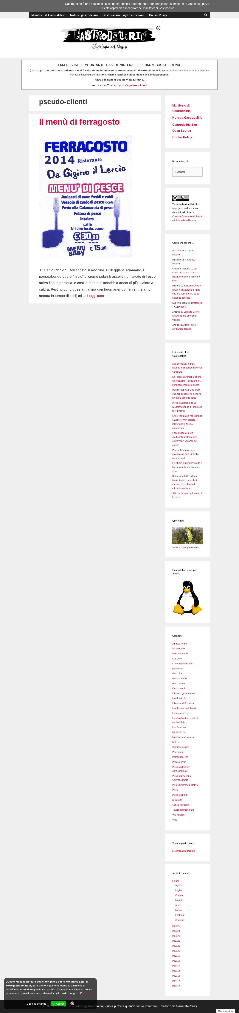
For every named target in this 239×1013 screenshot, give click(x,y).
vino (190, 3)
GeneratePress (186, 1006)
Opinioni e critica (180, 747)
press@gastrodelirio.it (133, 85)
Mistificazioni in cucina (183, 737)
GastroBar (177, 673)
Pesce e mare (179, 762)
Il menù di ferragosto (79, 121)
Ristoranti (177, 800)
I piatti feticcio (179, 698)
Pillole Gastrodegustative (185, 785)
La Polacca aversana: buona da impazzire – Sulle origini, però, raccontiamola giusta (186, 381)
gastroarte (177, 668)
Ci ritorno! (177, 658)
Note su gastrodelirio (84, 15)
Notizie (175, 742)
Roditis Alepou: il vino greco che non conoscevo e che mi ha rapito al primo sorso (186, 393)
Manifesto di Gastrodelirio (48, 15)
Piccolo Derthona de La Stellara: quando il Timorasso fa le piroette (187, 407)
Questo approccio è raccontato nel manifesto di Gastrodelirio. (137, 8)
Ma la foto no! (179, 732)
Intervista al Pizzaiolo (183, 703)
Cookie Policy (158, 15)
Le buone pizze (180, 713)
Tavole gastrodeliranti (183, 810)
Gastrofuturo (178, 683)
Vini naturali (178, 815)
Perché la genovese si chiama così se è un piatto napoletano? (185, 454)
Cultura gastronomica (183, 663)
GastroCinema (179, 678)
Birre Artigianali (180, 653)
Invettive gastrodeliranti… (185, 708)
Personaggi (178, 752)
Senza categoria (180, 805)
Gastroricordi (178, 688)
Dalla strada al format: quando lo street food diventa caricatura (187, 368)
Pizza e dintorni (180, 795)
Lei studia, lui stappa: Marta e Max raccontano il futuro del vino (187, 467)
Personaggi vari (180, 757)
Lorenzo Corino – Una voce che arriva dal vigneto (186, 316)
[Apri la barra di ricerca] (206, 15)
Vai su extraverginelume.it (185, 547)
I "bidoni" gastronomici (183, 693)
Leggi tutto (95, 296)
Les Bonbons (179, 727)
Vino (174, 819)
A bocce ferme (179, 643)
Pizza (175, 790)
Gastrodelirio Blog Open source (123, 15)
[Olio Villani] (187, 543)
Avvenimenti (178, 648)
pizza (205, 3)
